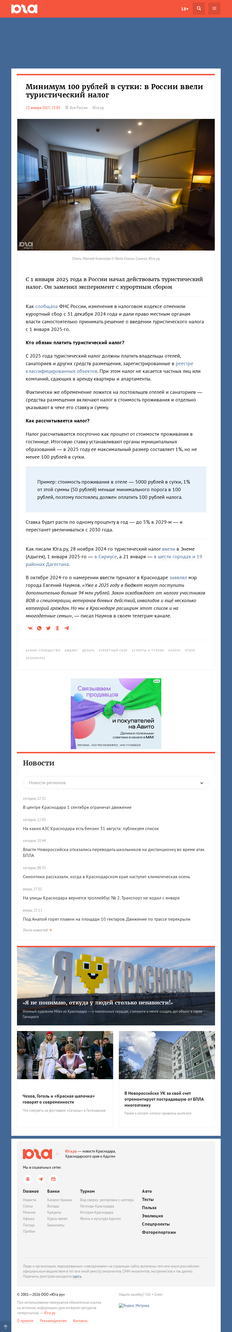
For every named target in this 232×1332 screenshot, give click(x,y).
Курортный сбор (113, 650)
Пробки (29, 1231)
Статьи (28, 1206)
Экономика (36, 658)
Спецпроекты (156, 1224)
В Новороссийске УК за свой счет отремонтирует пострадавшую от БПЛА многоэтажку (164, 1099)
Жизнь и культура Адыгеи (100, 1218)
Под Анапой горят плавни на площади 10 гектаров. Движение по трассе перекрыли (106, 919)
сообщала (46, 306)
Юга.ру (71, 1151)
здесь (76, 1276)
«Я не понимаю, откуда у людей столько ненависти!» (98, 1002)
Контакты (80, 1320)
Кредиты (54, 1212)
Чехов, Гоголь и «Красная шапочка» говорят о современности (59, 1099)
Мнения (29, 1212)
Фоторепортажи (159, 1232)
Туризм (87, 1191)
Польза (149, 1207)
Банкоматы (56, 1225)
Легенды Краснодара (97, 1206)
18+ (184, 9)
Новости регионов (47, 782)
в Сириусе (105, 556)
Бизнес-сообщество (43, 650)
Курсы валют (57, 1218)
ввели (168, 549)
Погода (29, 1225)
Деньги (88, 650)
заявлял (178, 577)
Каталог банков (59, 1200)
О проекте (25, 1320)
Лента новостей (35, 930)
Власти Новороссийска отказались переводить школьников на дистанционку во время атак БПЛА (114, 852)
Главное (31, 1191)
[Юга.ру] (24, 8)
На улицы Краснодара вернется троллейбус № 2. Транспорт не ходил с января (101, 898)
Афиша (28, 1218)
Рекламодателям (53, 1320)
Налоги (174, 650)
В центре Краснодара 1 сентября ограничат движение (77, 807)
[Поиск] (198, 8)
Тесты (148, 1199)
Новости (39, 763)
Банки (53, 1191)
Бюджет (71, 650)
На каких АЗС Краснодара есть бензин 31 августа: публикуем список (91, 828)
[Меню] (214, 8)
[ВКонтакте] (28, 1179)
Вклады (53, 1206)
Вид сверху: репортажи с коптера (107, 1200)
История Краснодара (96, 1212)
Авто (147, 1191)
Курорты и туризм (148, 650)
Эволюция (152, 1215)
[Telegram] (41, 1179)
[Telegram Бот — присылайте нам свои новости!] (53, 1179)
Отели (190, 650)
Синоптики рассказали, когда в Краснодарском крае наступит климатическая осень (106, 876)
